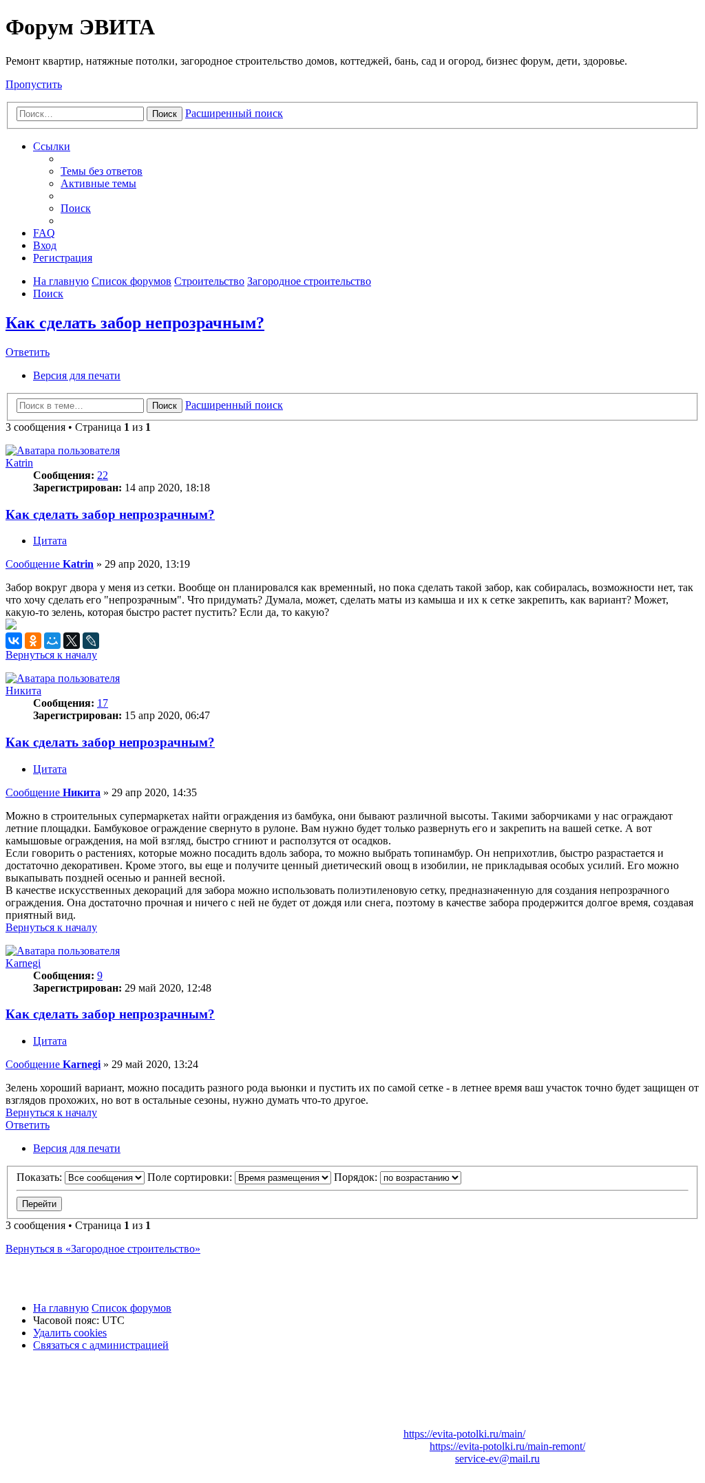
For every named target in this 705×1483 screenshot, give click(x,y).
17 (102, 703)
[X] (71, 640)
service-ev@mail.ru (497, 1458)
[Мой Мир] (52, 640)
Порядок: (357, 1177)
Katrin (19, 463)
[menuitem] (102, 171)
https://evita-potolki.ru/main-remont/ (507, 1446)
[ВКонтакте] (14, 640)
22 (102, 475)
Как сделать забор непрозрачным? (135, 323)
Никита (23, 690)
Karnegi (23, 963)
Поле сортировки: (191, 1177)
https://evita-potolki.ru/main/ (464, 1434)
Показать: (41, 1177)
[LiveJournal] (91, 640)
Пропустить (34, 84)
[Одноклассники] (33, 640)
